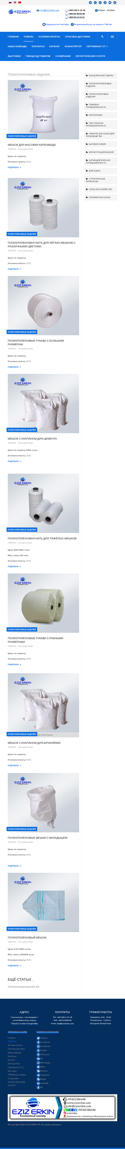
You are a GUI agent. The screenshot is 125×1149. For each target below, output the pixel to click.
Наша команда (17, 46)
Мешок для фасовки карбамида (32, 144)
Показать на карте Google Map (24, 1023)
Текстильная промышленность (96, 124)
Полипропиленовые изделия (98, 84)
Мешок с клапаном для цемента (32, 438)
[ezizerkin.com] (20, 12)
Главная (13, 36)
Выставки (14, 56)
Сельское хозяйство (100, 189)
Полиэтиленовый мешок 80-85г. (24, 986)
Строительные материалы (95, 180)
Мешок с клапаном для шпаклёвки (34, 742)
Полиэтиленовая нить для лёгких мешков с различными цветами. (41, 244)
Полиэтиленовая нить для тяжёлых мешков (42, 538)
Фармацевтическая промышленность (98, 161)
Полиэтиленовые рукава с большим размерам (36, 342)
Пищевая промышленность (96, 105)
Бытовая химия (97, 144)
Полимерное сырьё (100, 197)
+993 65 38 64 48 (76, 13)
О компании (63, 56)
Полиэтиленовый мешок (27, 937)
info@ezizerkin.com (49, 10)
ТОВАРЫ (29, 36)
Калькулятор (73, 46)
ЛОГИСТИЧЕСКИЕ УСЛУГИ (90, 56)
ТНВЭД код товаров (38, 56)
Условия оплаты (49, 36)
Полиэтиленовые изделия (97, 95)
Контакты (38, 46)
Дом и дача (95, 171)
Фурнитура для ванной (101, 152)
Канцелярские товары (101, 75)
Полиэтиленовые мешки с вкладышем (37, 837)
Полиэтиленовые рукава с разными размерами (35, 639)
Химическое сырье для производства (100, 134)
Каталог (54, 46)
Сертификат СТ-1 (96, 46)
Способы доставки (77, 36)
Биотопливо (96, 115)
